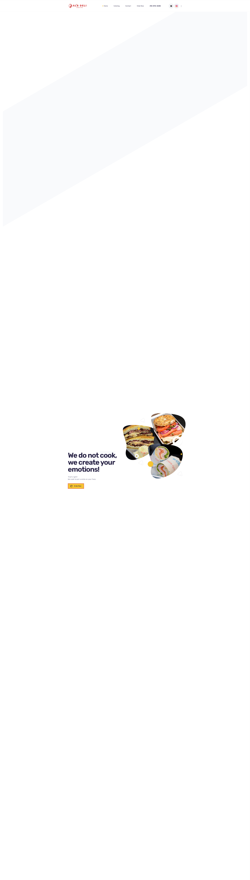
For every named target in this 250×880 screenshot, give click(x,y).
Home (106, 6)
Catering (117, 6)
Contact (128, 6)
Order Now (140, 6)
